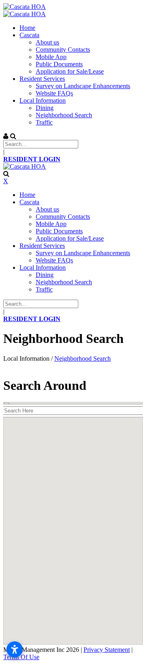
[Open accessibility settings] (14, 649)
